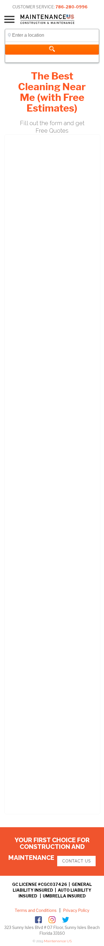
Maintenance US (58, 941)
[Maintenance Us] (51, 19)
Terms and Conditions (36, 910)
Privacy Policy (75, 910)
